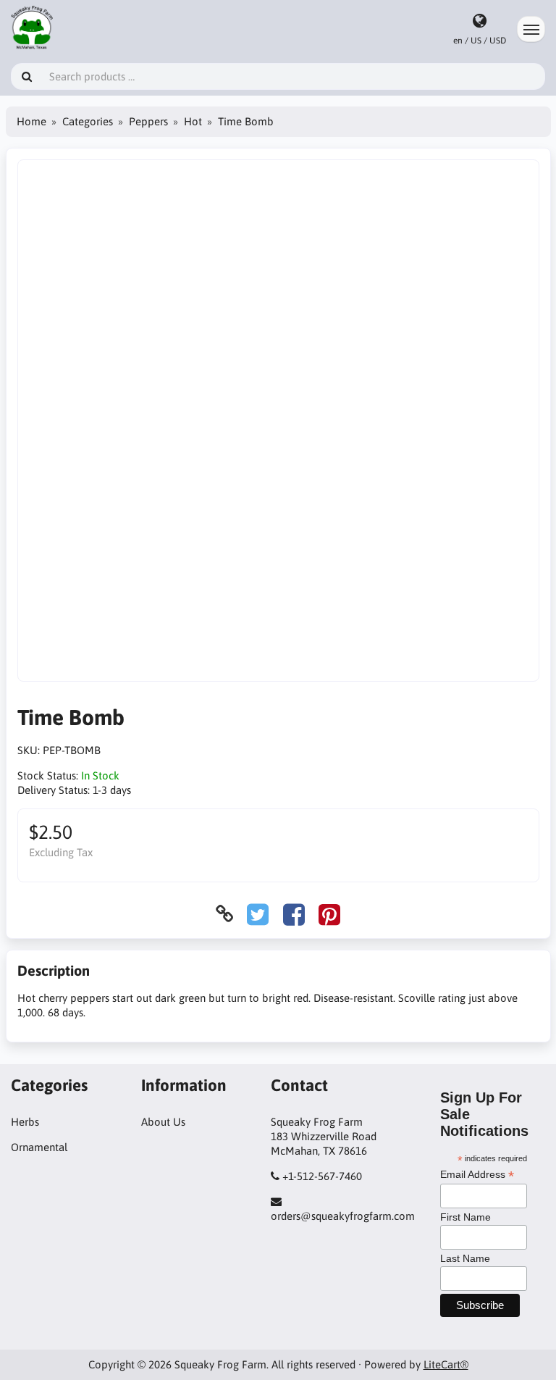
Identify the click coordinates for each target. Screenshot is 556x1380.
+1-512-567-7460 (322, 1176)
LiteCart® (446, 1364)
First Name (465, 1217)
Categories (87, 121)
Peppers (148, 121)
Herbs (25, 1122)
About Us (163, 1122)
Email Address (477, 1175)
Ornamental (39, 1147)
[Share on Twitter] (258, 914)
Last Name (465, 1258)
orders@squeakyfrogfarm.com (343, 1216)
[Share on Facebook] (294, 914)
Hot (193, 121)
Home (31, 121)
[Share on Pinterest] (329, 914)
